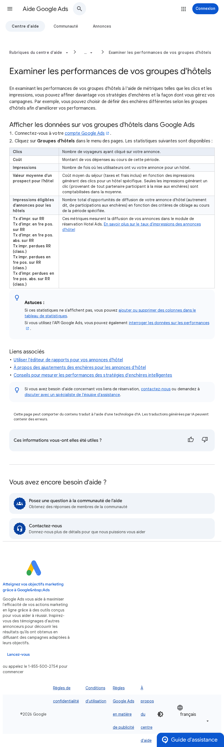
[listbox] (193, 714)
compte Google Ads (85, 133)
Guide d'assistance (194, 739)
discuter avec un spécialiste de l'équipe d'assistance (72, 394)
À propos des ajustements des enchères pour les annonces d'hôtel (80, 367)
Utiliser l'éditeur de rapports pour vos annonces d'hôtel (68, 360)
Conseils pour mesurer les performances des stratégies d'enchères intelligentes (93, 375)
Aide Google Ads (45, 9)
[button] (9, 8)
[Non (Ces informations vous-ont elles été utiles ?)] (204, 440)
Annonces (102, 26)
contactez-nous (155, 388)
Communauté (66, 26)
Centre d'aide (25, 26)
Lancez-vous (18, 654)
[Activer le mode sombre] (160, 714)
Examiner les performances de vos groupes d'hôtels (160, 52)
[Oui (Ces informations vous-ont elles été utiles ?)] (190, 440)
